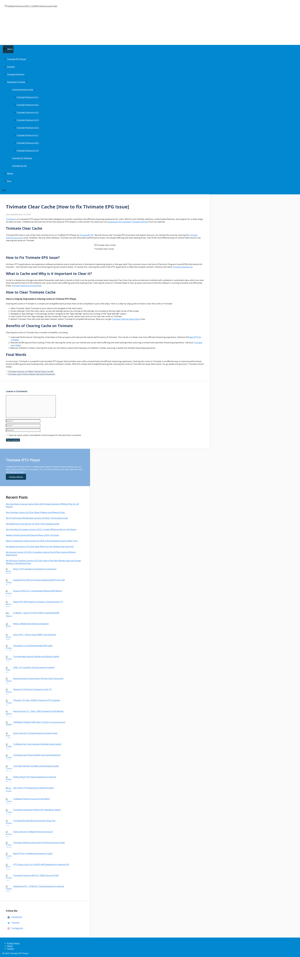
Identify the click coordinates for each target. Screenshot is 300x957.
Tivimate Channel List (183, 267)
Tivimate (10, 219)
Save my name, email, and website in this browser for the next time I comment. (45, 435)
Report (10, 173)
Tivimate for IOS (19, 165)
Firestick (11, 66)
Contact (10, 948)
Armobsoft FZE (87, 235)
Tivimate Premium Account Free (26, 285)
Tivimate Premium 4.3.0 (27, 120)
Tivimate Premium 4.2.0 (27, 112)
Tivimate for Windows (22, 158)
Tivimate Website (16, 477)
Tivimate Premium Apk (22, 89)
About (10, 946)
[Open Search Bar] (4, 190)
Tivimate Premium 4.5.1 (27, 97)
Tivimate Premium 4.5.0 (27, 104)
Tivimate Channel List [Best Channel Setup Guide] (31, 371)
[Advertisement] (75, 23)
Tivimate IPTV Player (16, 59)
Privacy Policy (13, 943)
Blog (9, 181)
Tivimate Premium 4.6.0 (27, 143)
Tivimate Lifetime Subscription (126, 319)
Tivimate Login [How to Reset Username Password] (31, 374)
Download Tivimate (16, 82)
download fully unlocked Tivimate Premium (128, 221)
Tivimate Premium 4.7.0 (27, 150)
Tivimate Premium (15, 74)
